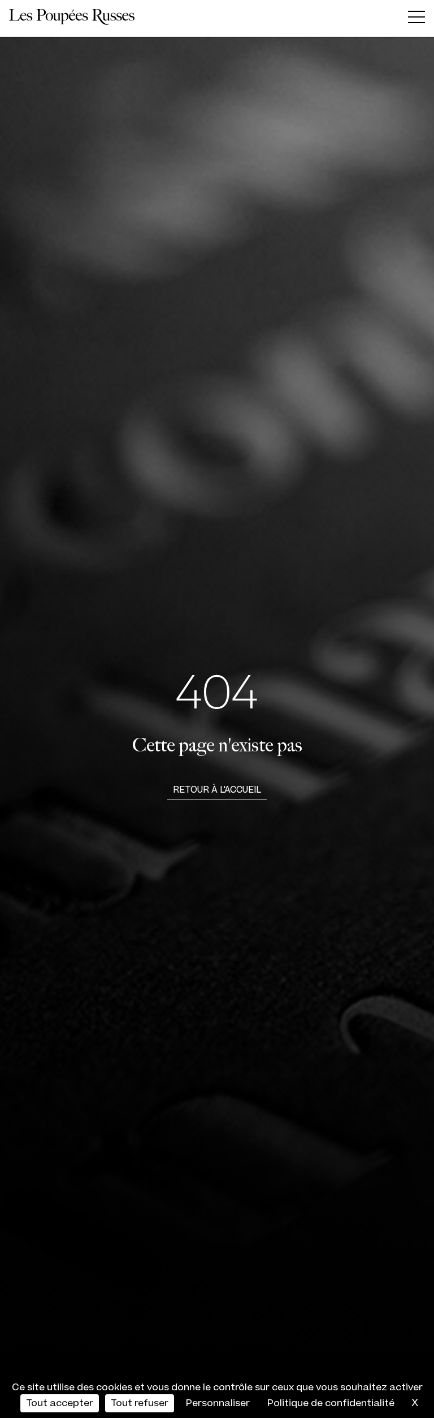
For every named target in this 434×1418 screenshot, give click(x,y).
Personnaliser (218, 1403)
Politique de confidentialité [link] (330, 1403)
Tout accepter (59, 1403)
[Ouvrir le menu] (416, 19)
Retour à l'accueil (217, 790)
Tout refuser (139, 1403)
